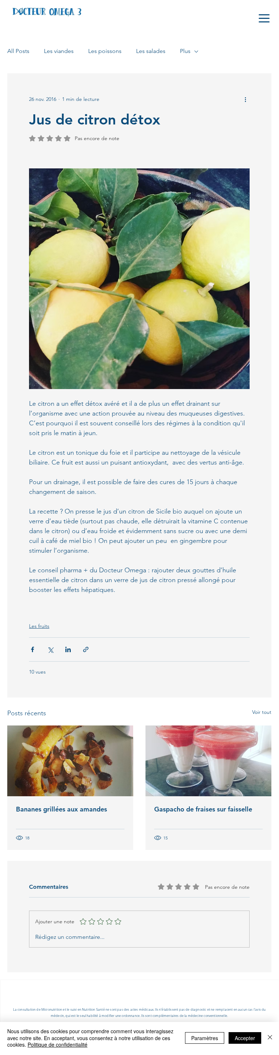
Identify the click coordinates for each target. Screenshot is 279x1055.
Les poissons (105, 51)
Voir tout (261, 712)
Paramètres (204, 1038)
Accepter (245, 1038)
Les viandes (59, 51)
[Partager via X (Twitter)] (50, 649)
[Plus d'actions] (245, 99)
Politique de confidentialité (57, 1044)
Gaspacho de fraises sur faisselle (203, 809)
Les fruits (39, 626)
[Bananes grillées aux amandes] (70, 760)
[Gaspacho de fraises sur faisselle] (208, 760)
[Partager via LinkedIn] (68, 649)
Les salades (150, 51)
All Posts (18, 51)
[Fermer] (270, 1038)
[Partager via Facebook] (32, 649)
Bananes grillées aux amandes (61, 809)
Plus (185, 51)
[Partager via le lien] (85, 649)
